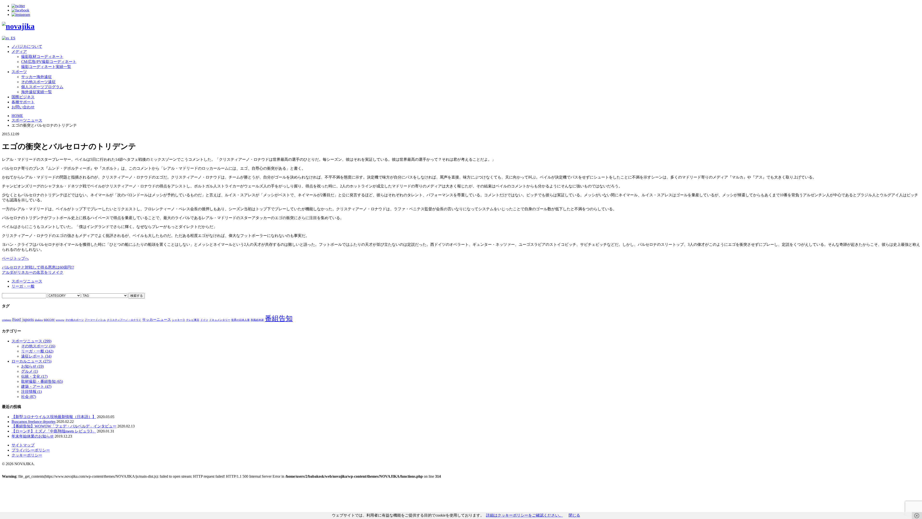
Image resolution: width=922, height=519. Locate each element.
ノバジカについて (27, 46)
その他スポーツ (74, 320)
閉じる (574, 515)
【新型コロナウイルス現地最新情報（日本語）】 (54, 417)
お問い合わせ (23, 107)
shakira (39, 320)
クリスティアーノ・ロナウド (124, 320)
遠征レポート (36, 356)
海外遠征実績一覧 (36, 92)
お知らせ (32, 366)
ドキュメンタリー (219, 320)
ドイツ (204, 320)
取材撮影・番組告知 (42, 381)
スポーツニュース (27, 120)
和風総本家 (257, 320)
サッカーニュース (156, 319)
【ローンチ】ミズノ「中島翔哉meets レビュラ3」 (54, 431)
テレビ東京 (192, 320)
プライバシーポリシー (31, 450)
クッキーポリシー (27, 455)
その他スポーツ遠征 (38, 82)
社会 (28, 397)
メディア (19, 51)
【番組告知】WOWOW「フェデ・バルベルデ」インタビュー (64, 426)
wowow (60, 320)
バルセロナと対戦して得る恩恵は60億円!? (38, 267)
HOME (17, 116)
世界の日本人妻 (240, 320)
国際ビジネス (23, 97)
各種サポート (23, 102)
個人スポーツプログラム (42, 87)
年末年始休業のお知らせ (33, 436)
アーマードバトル (95, 320)
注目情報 (31, 391)
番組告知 (279, 318)
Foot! (16, 319)
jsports (28, 319)
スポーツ (19, 72)
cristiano (6, 320)
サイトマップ (23, 445)
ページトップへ (15, 258)
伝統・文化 (34, 376)
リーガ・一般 (23, 286)
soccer (49, 319)
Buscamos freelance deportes (33, 422)
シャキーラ (178, 320)
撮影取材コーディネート (42, 57)
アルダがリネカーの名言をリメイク (32, 272)
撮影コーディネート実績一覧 (46, 67)
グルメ (29, 371)
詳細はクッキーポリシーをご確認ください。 (524, 515)
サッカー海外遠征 (36, 77)
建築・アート (36, 386)
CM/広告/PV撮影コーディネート (48, 62)
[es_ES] (8, 38)
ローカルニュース (31, 361)
